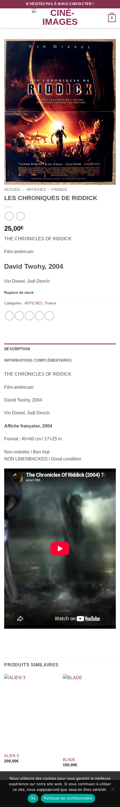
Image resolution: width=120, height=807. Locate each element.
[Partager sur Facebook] (19, 315)
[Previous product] (20, 216)
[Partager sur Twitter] (29, 315)
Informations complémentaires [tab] (38, 360)
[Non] (112, 790)
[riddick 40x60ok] (60, 112)
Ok (32, 798)
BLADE (69, 760)
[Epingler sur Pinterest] (39, 315)
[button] (7, 18)
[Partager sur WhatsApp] (9, 315)
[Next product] (9, 216)
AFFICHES (36, 190)
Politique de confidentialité (68, 798)
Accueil (12, 190)
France (59, 190)
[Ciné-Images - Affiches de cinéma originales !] (60, 18)
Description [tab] (17, 349)
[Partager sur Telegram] (49, 315)
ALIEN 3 (11, 756)
